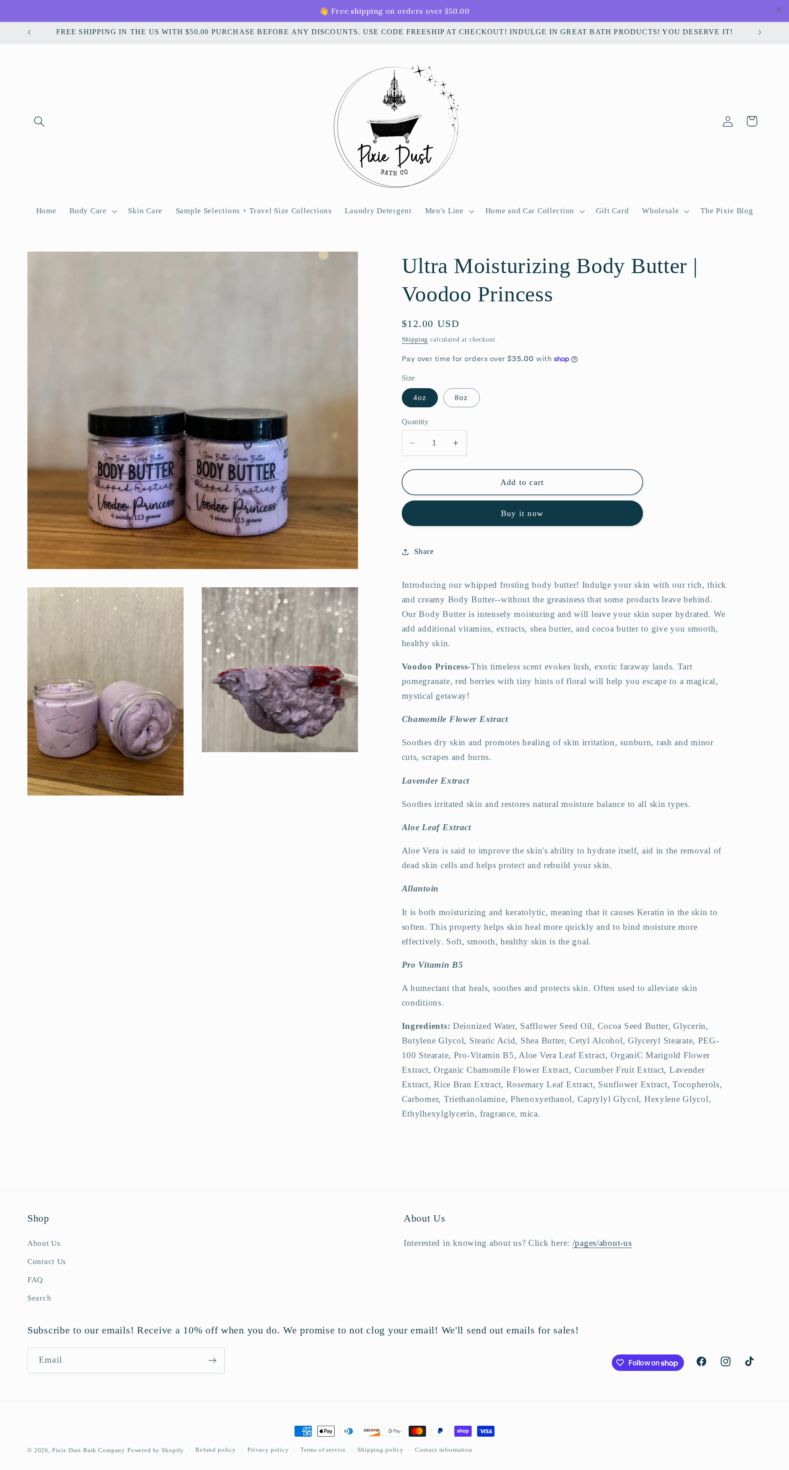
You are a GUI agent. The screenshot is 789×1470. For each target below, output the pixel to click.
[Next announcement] (760, 32)
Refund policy (215, 1449)
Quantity (415, 422)
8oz (461, 397)
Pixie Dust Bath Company (88, 1450)
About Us (44, 1243)
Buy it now (522, 513)
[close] (779, 10)
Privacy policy (268, 1449)
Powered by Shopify (155, 1450)
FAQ (35, 1279)
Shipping (415, 339)
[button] (39, 121)
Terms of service (323, 1449)
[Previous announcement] (29, 32)
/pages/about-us (602, 1243)
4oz (420, 397)
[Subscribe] (212, 1360)
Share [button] (424, 551)
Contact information (444, 1449)
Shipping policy (381, 1449)
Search (39, 1298)
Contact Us (46, 1261)
